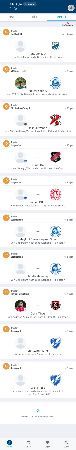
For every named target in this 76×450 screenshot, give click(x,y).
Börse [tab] (35, 17)
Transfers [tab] (61, 17)
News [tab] (11, 17)
